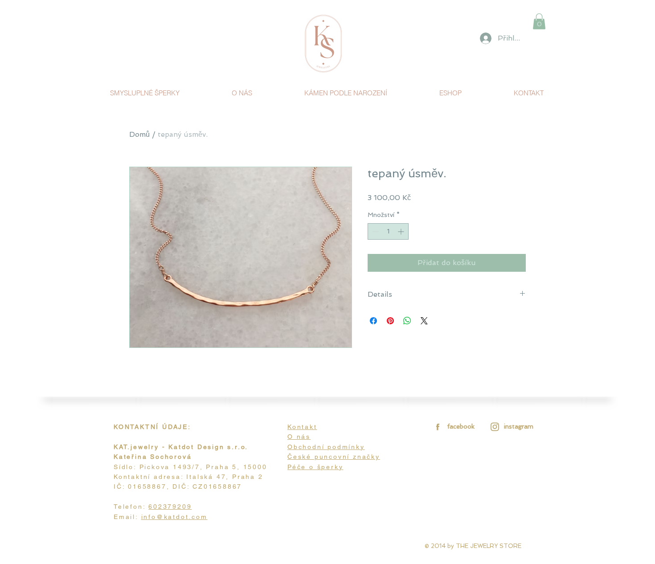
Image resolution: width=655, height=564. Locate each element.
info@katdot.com (174, 516)
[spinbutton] (388, 231)
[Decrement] (374, 231)
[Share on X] (424, 320)
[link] (539, 21)
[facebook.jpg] (436, 426)
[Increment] (401, 231)
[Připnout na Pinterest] (390, 320)
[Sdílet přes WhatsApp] (407, 320)
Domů (139, 134)
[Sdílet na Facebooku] (373, 320)
